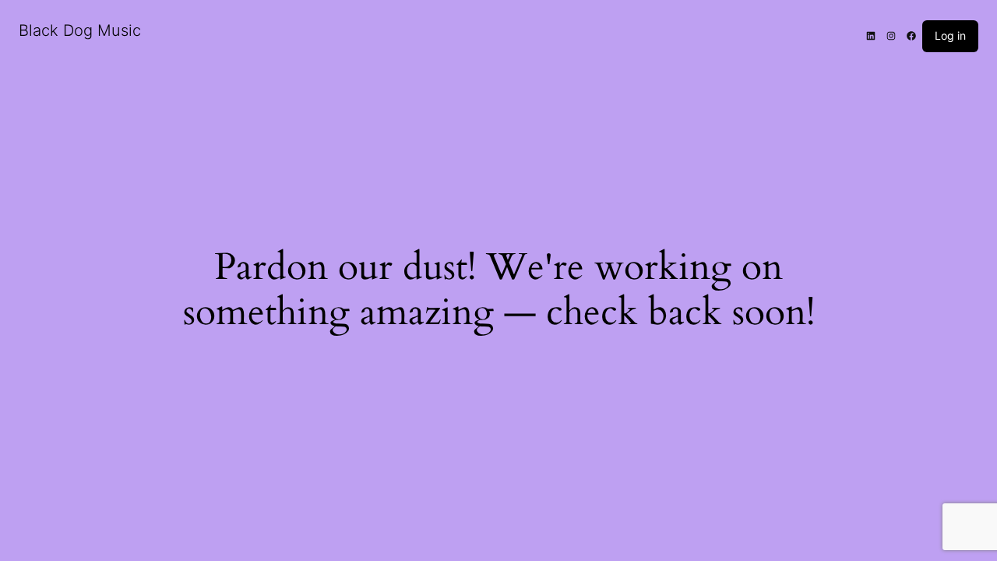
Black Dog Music (80, 30)
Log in (950, 35)
